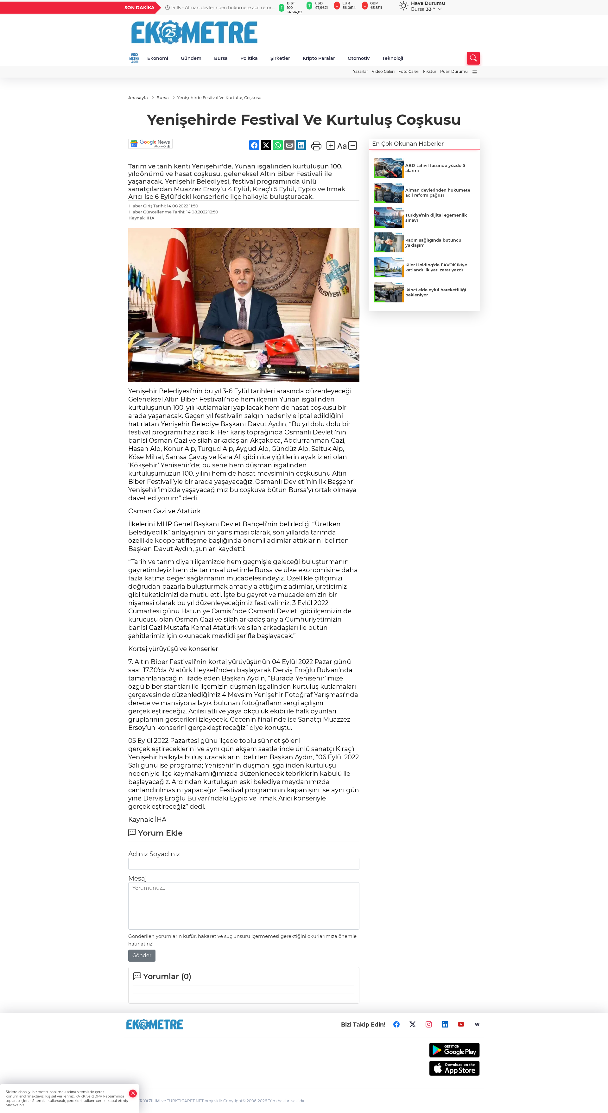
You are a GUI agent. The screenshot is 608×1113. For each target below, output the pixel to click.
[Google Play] (439, 1050)
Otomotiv (359, 58)
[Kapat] (133, 1093)
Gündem (191, 58)
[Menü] (475, 72)
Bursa (221, 58)
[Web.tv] (477, 1024)
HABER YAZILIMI (144, 1100)
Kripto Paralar (319, 58)
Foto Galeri (408, 71)
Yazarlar (360, 71)
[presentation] (268, 7)
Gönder (141, 955)
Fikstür (429, 71)
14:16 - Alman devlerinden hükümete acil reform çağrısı (220, 7)
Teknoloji (392, 58)
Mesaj (137, 878)
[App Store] (439, 1068)
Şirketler (280, 58)
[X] (412, 1024)
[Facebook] (396, 1024)
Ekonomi (157, 58)
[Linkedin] (445, 1024)
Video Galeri (383, 71)
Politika (249, 58)
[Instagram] (428, 1024)
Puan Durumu (454, 71)
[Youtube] (461, 1024)
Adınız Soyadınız (154, 854)
